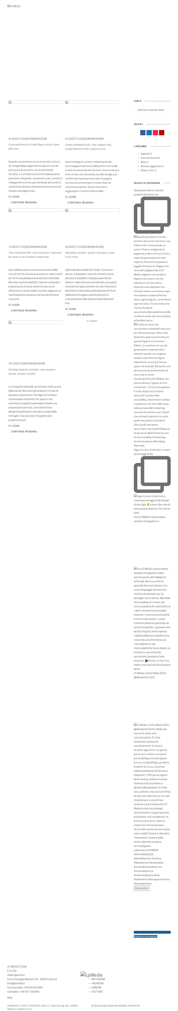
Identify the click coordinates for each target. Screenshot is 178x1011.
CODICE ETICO (24, 1009)
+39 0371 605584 (29, 991)
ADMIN (15, 196)
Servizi (128, 6)
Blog (9, 997)
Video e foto (147, 170)
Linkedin (96, 987)
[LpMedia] (131, 975)
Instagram (98, 979)
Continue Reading (24, 202)
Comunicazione (37, 138)
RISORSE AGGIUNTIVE (129, 1006)
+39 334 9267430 (33, 987)
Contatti (154, 6)
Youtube (97, 991)
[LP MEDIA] (14, 6)
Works (141, 6)
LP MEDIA (115, 6)
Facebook (98, 983)
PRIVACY (11, 1009)
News (144, 162)
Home (102, 6)
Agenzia (145, 153)
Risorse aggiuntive (151, 166)
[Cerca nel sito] (170, 6)
